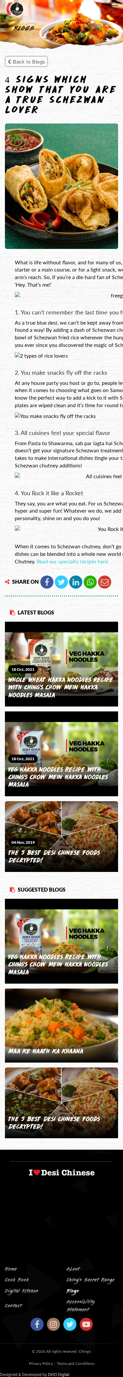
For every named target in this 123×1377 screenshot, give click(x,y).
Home (11, 1269)
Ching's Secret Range (90, 1280)
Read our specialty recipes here (72, 561)
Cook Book (17, 1280)
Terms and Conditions (75, 1364)
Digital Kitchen (21, 1291)
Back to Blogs (28, 61)
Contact (13, 1306)
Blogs (73, 1291)
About (73, 1269)
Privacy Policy (41, 1364)
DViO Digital (59, 1374)
